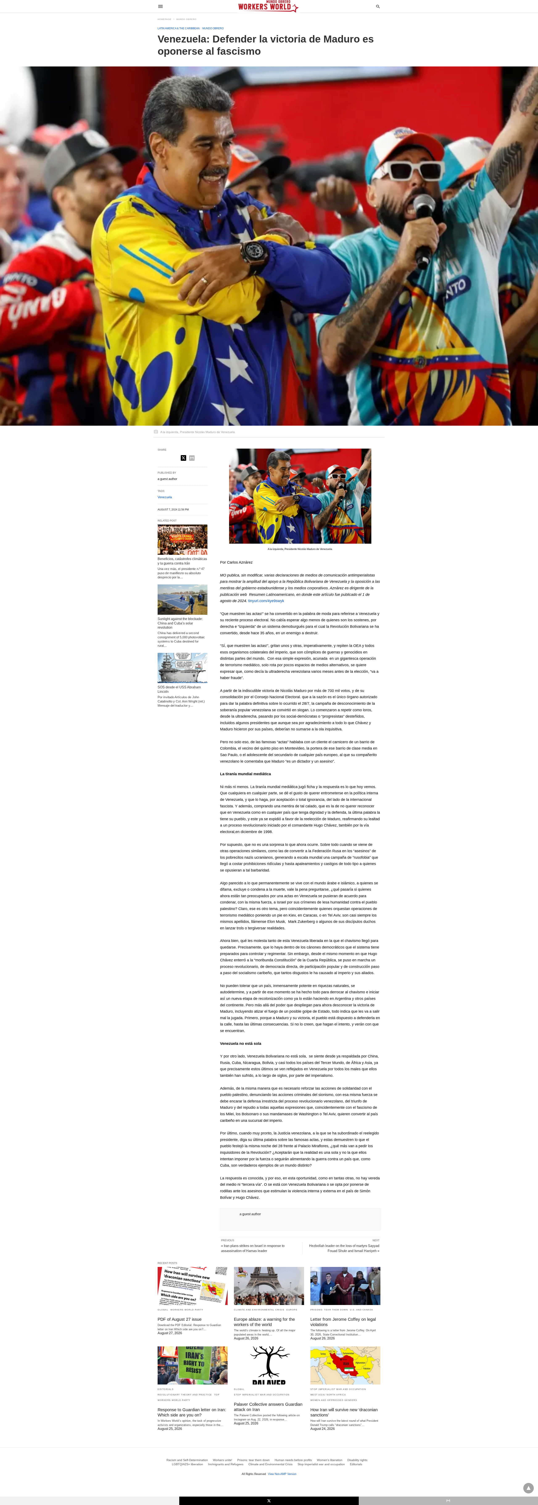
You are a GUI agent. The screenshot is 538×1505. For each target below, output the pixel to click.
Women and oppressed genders (333, 1400)
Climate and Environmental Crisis (259, 1310)
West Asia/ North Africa (328, 1395)
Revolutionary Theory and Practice (185, 1395)
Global (163, 1310)
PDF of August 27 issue (180, 1319)
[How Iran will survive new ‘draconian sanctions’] (345, 1365)
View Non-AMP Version (282, 1474)
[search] (378, 6)
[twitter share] (183, 458)
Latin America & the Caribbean (179, 28)
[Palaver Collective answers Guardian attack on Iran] (269, 1365)
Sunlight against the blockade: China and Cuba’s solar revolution (180, 623)
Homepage (164, 19)
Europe (291, 1310)
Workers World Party (186, 1310)
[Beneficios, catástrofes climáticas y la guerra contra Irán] (182, 540)
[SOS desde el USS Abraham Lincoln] (182, 668)
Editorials (166, 1389)
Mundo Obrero (186, 19)
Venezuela (165, 497)
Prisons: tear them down (329, 1310)
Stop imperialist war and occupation (262, 1395)
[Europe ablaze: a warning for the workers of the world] (269, 1286)
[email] (448, 1501)
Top (217, 1395)
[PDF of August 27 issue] (193, 1286)
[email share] (192, 458)
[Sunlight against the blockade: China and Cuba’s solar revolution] (182, 599)
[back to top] (528, 1488)
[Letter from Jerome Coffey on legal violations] (345, 1286)
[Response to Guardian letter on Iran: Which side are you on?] (193, 1365)
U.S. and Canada (361, 1310)
